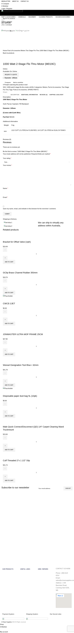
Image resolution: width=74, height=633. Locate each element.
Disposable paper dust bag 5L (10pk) (20, 396)
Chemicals (5, 575)
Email (5, 197)
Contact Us (23, 575)
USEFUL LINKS (25, 569)
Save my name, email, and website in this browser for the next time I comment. (29, 208)
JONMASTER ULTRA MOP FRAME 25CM (23, 334)
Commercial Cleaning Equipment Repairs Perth (45, 603)
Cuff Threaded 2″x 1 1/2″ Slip (16, 460)
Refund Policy (24, 582)
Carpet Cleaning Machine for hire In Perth (45, 578)
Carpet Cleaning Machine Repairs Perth (45, 598)
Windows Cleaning (8, 592)
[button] (9, 262)
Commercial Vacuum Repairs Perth (44, 608)
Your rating (7, 158)
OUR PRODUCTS (7, 569)
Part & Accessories (14, 50)
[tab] (15, 95)
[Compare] (5, 238)
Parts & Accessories (20, 90)
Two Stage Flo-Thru (33, 50)
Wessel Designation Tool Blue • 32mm (20, 365)
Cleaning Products (8, 595)
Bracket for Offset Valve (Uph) (17, 242)
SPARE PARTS (33, 90)
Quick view (10, 238)
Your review (7, 165)
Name (5, 188)
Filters (4, 589)
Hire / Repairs (43, 569)
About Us (23, 572)
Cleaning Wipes (7, 579)
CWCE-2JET (9, 303)
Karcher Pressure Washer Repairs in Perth (46, 593)
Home (5, 50)
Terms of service (25, 579)
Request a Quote (11, 74)
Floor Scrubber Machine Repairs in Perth (45, 588)
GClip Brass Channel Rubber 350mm (20, 272)
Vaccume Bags (6, 585)
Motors (23, 50)
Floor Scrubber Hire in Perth (44, 583)
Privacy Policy (24, 585)
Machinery (5, 582)
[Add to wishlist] (15, 238)
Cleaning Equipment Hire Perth (45, 573)
